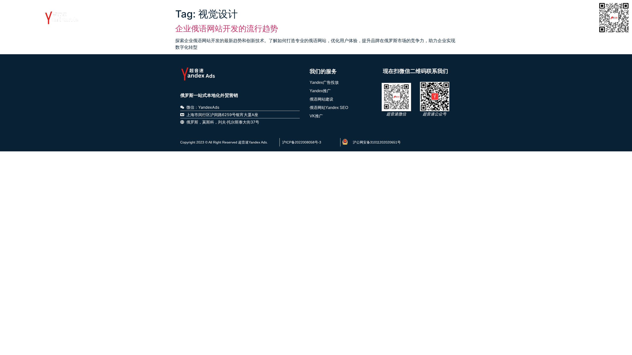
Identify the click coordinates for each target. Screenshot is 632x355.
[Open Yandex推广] (398, 17)
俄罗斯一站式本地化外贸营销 (209, 95)
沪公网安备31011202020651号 (377, 142)
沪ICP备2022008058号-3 (301, 142)
